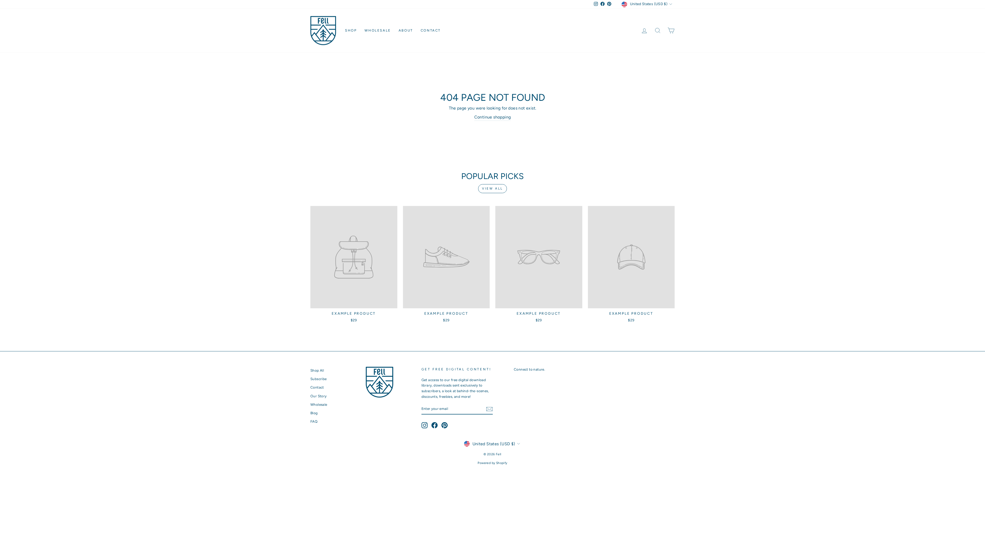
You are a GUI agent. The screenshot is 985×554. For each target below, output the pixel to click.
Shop (351, 30)
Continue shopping (492, 117)
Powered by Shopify (492, 463)
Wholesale (378, 30)
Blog (314, 413)
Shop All (317, 370)
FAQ (314, 421)
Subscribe (318, 379)
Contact (431, 30)
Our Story (318, 396)
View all (492, 188)
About (406, 30)
